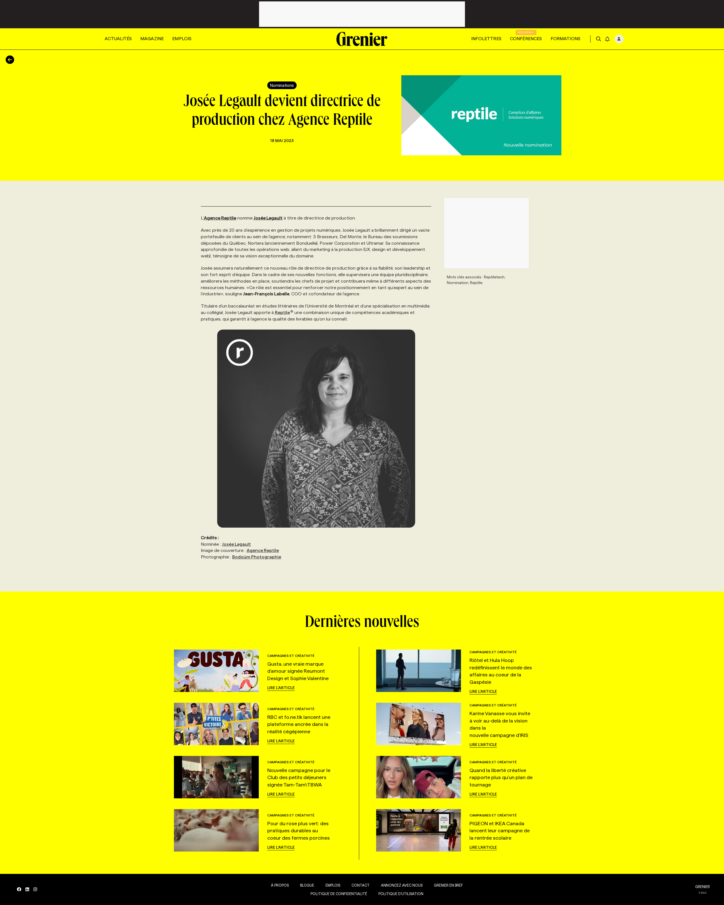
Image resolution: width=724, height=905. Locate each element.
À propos (280, 885)
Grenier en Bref (448, 885)
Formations (566, 38)
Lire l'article (281, 687)
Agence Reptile (263, 550)
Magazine (152, 38)
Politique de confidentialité (339, 894)
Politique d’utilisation (400, 894)
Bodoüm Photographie (256, 556)
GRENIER (702, 887)
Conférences (526, 38)
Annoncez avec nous (402, 885)
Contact (361, 885)
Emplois (181, 38)
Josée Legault (236, 544)
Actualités (118, 38)
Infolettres (486, 38)
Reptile (282, 312)
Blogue (307, 885)
